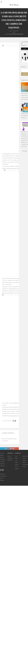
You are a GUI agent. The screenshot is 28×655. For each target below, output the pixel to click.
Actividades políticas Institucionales (16, 34)
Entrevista (10, 460)
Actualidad (10, 458)
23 (27, 57)
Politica (9, 456)
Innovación (25, 456)
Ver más (24, 151)
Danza (16, 462)
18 (22, 57)
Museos (24, 460)
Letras (24, 458)
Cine (16, 460)
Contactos (2, 465)
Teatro (24, 466)
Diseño (16, 464)
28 (25, 59)
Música (24, 462)
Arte (16, 456)
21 (25, 57)
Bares (16, 458)
